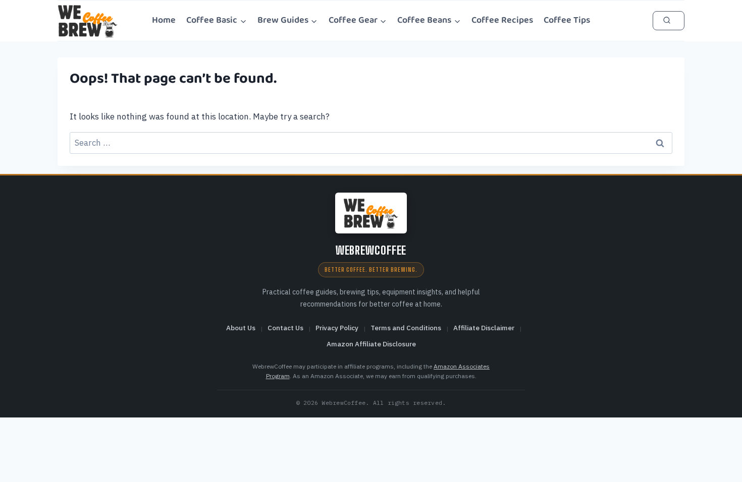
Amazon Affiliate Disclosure (371, 343)
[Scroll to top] (722, 463)
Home (164, 20)
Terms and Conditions (405, 327)
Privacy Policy (336, 327)
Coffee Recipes (502, 20)
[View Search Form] (668, 20)
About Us (240, 327)
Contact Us (285, 327)
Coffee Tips (567, 20)
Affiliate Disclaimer (483, 327)
